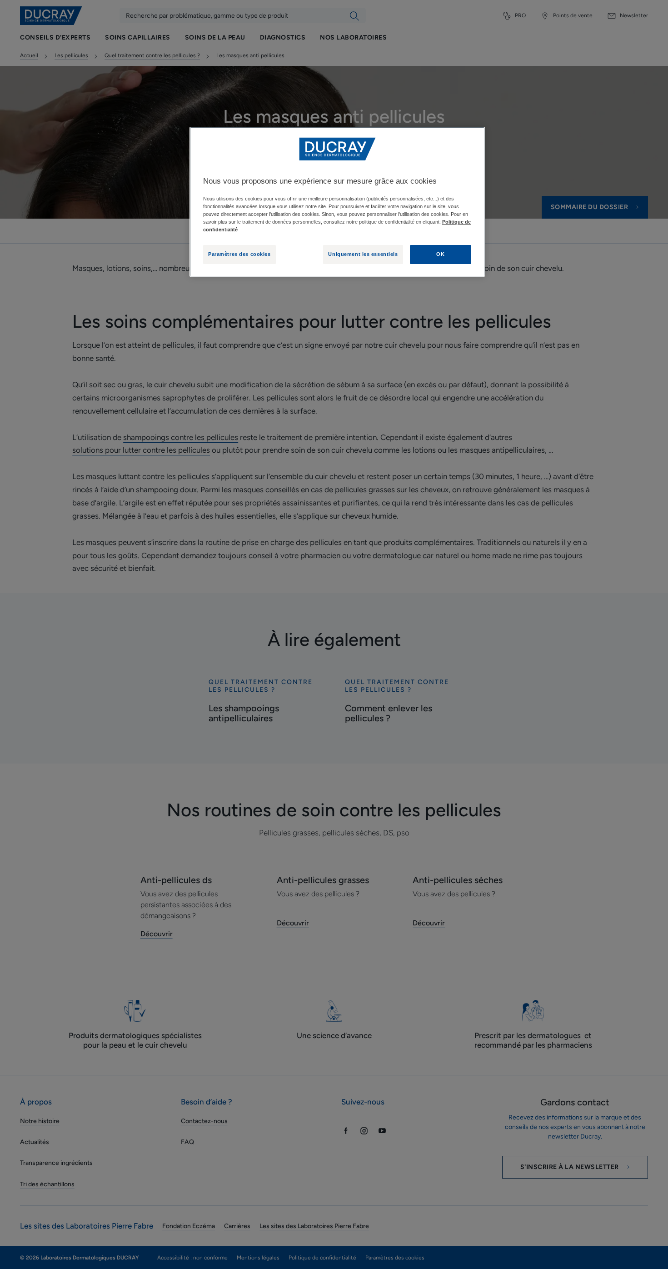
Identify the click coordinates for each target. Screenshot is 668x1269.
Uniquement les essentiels (363, 254)
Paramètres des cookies (239, 254)
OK (440, 254)
